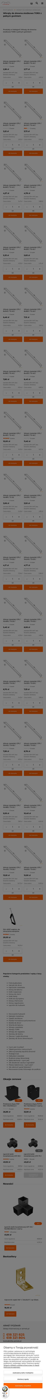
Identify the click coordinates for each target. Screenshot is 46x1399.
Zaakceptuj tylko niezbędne (23, 1373)
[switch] (5, 1396)
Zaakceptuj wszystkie (23, 1386)
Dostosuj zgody (23, 1379)
